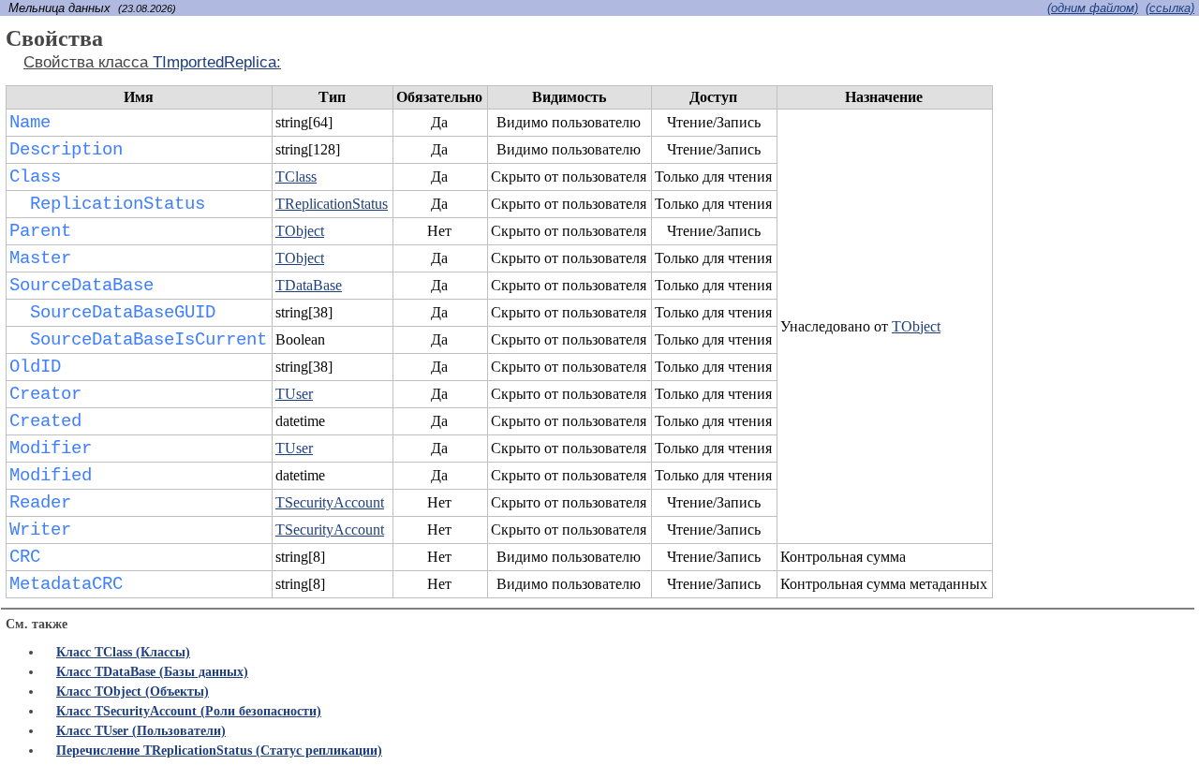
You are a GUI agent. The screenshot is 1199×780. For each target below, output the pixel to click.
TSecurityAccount (329, 502)
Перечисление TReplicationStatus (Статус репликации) (219, 750)
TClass (296, 176)
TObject (916, 326)
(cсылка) (1170, 8)
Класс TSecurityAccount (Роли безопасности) (188, 711)
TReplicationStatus (331, 204)
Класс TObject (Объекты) (132, 691)
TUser (294, 394)
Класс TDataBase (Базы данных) (152, 672)
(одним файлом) (1092, 8)
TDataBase (308, 285)
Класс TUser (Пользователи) (141, 731)
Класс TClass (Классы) (123, 652)
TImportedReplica (214, 62)
